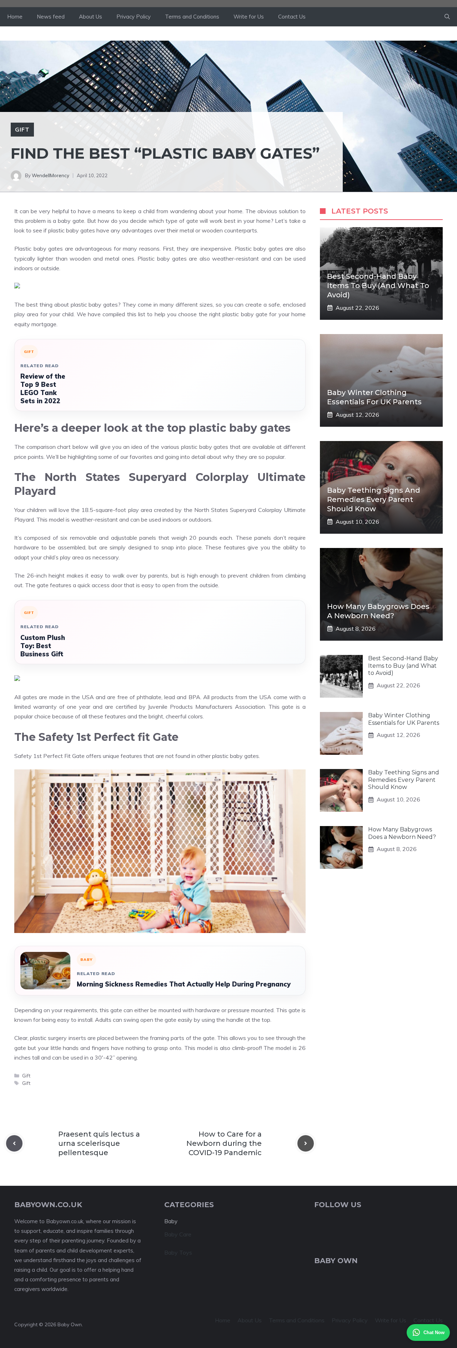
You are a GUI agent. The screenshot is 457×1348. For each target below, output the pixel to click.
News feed (51, 16)
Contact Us (292, 16)
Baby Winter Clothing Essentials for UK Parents (403, 719)
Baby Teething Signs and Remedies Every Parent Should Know (373, 499)
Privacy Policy (133, 16)
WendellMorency (50, 175)
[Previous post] (14, 1143)
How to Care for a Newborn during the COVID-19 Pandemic (224, 1143)
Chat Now (434, 1332)
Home (14, 16)
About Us (90, 16)
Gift (22, 129)
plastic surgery (48, 1037)
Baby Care (177, 1234)
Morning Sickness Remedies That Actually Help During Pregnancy (184, 984)
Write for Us (248, 16)
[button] (447, 16)
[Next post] (305, 1143)
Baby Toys (178, 1252)
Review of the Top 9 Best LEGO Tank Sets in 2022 (42, 388)
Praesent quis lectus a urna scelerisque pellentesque (99, 1143)
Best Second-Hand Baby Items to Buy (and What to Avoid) (378, 285)
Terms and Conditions (192, 16)
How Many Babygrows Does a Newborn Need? (402, 833)
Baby (170, 1221)
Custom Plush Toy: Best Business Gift (42, 646)
